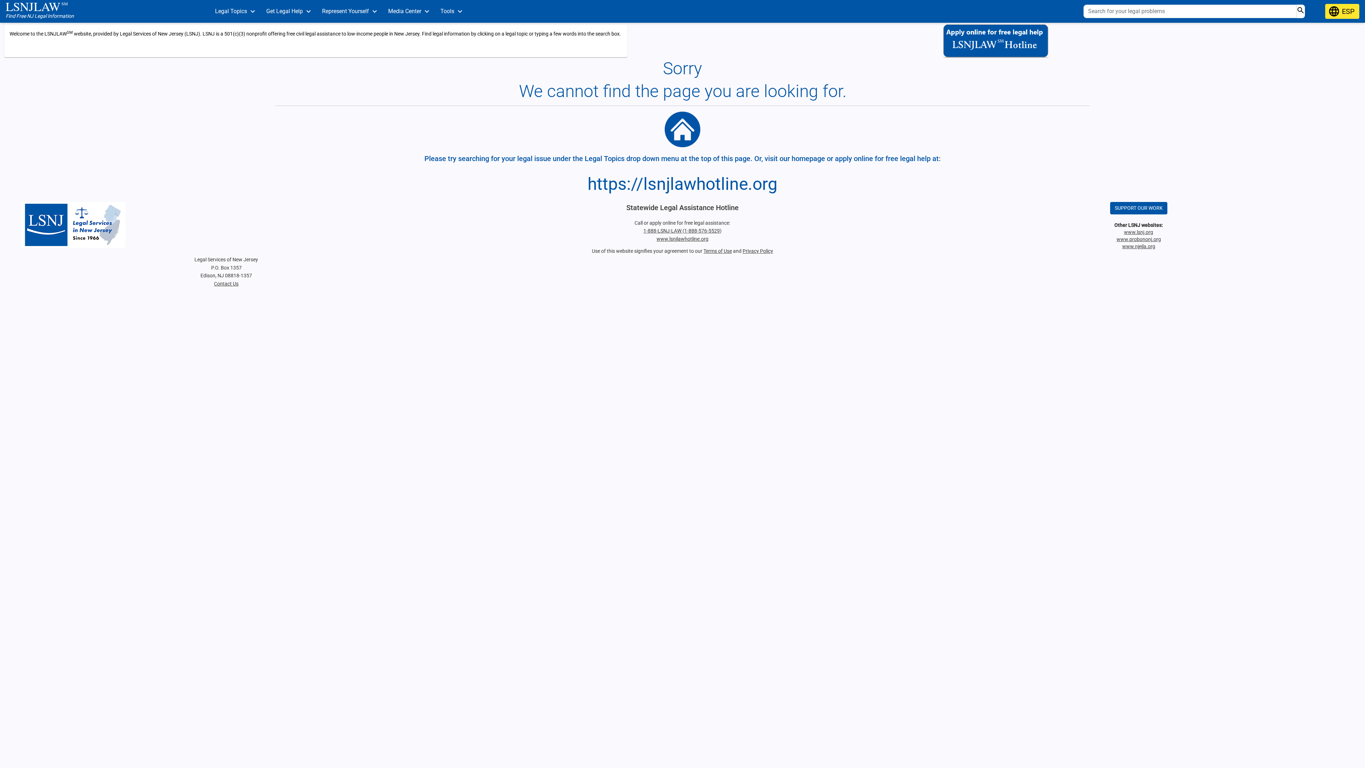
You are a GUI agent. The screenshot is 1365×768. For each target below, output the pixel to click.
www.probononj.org (1139, 239)
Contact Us (226, 284)
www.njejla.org (1138, 246)
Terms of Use (717, 251)
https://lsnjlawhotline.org (682, 184)
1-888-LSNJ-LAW (662, 231)
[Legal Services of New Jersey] (226, 225)
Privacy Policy (758, 251)
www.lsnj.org (1138, 232)
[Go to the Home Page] (682, 129)
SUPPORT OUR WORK (1139, 208)
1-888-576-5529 (702, 231)
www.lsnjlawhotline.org (682, 239)
